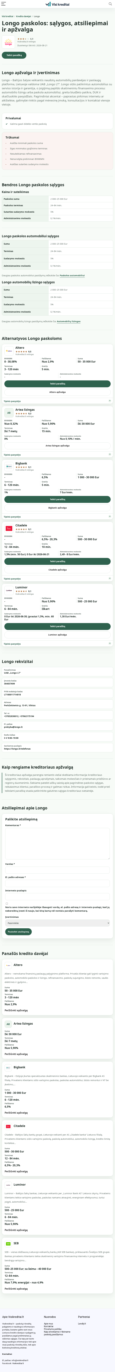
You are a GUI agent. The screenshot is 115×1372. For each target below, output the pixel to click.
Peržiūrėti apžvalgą (16, 1010)
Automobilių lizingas (68, 321)
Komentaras (13, 825)
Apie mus (48, 1323)
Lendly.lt (82, 1323)
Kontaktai (48, 1326)
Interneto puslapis (15, 890)
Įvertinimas (12, 916)
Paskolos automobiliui (72, 275)
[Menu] (3, 4)
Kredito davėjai (23, 16)
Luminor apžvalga (57, 634)
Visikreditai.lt (18, 1363)
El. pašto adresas (15, 877)
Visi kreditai (7, 16)
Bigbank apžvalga (57, 507)
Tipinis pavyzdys (12, 401)
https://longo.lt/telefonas (17, 748)
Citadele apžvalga (58, 569)
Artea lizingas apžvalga (57, 445)
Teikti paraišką (14, 55)
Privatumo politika (52, 1329)
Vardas (10, 863)
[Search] (110, 4)
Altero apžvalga (57, 392)
